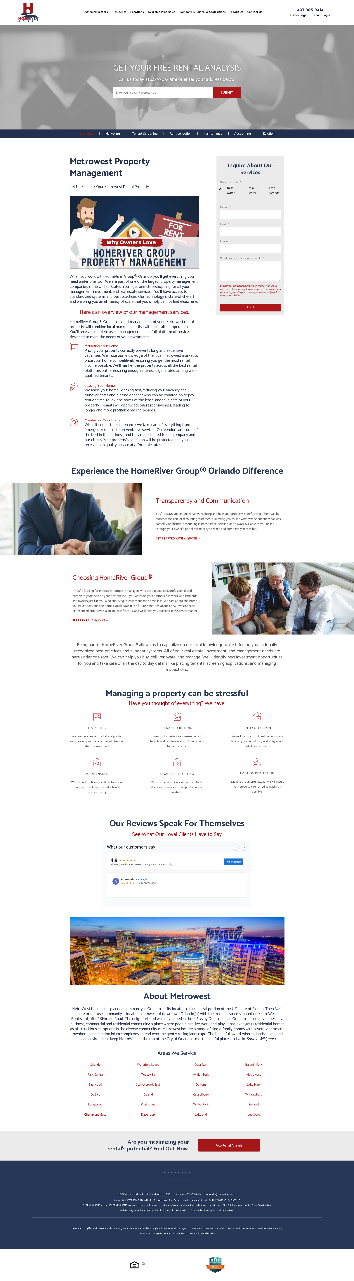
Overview (86, 133)
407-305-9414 (310, 9)
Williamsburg (253, 1094)
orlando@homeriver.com (220, 1194)
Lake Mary (254, 1084)
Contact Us (254, 11)
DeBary (95, 1094)
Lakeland (201, 1114)
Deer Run (201, 1065)
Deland (148, 1094)
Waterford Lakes (148, 1065)
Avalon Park (201, 1074)
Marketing (112, 133)
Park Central (95, 1074)
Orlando (95, 1065)
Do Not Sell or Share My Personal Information (212, 1210)
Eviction (269, 133)
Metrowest (253, 1074)
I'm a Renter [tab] (251, 191)
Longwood (95, 1104)
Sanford (254, 1104)
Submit (227, 92)
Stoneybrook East (148, 1084)
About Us (236, 11)
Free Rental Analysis (229, 1145)
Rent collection (181, 133)
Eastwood (95, 1084)
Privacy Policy (180, 1210)
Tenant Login (321, 15)
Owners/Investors (95, 11)
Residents (119, 11)
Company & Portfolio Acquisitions (202, 11)
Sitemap (166, 1210)
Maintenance (213, 133)
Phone (224, 241)
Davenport (148, 1114)
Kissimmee (148, 1104)
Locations (137, 11)
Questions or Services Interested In (240, 258)
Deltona (201, 1084)
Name (223, 207)
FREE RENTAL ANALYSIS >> (90, 620)
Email (223, 224)
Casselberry (201, 1094)
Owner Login (298, 15)
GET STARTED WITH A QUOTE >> (178, 538)
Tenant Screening (145, 133)
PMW (156, 1210)
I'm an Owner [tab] (230, 191)
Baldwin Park (253, 1065)
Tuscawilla (148, 1074)
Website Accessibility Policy (202, 1233)
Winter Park (201, 1104)
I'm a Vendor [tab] (274, 191)
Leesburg (253, 1114)
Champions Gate (95, 1114)
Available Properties (161, 11)
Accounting (242, 133)
